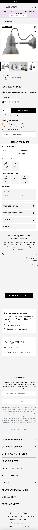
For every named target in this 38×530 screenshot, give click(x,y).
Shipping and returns (15, 453)
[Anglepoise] (12, 87)
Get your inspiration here (17, 295)
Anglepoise (23, 150)
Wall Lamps (8, 21)
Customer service (12, 446)
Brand (6, 226)
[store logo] (13, 6)
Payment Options (12, 468)
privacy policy (27, 424)
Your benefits (10, 461)
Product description (13, 213)
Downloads (8, 220)
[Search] (32, 6)
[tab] (19, 439)
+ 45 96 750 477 (24, 519)
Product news (10, 504)
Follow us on (10, 475)
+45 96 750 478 (13, 325)
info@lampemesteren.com (17, 329)
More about (9, 497)
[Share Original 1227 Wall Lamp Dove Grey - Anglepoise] (34, 30)
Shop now (19, 13)
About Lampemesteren (15, 489)
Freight (6, 482)
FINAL (18, 16)
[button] (4, 66)
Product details (10, 206)
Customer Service (12, 439)
